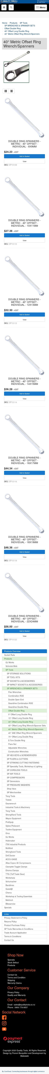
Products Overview (12, 651)
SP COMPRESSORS (16, 777)
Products (8, 658)
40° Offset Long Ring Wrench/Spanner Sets (27, 725)
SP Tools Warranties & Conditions (18, 929)
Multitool (9, 848)
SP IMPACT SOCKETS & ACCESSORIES (24, 684)
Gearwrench (11, 803)
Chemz (9, 892)
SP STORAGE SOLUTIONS (19, 673)
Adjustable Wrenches (17, 747)
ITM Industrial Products (16, 844)
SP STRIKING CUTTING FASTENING (23, 762)
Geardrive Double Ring (18, 707)
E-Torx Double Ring (16, 740)
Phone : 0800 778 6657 (17, 1007)
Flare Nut (12, 744)
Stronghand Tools (13, 851)
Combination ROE (16, 695)
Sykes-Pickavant (13, 825)
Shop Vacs (11, 788)
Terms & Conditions (12, 936)
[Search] (11, 7)
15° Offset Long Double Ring (20, 718)
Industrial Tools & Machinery (18, 807)
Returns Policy (10, 921)
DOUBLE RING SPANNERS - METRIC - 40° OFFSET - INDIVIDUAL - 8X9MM (24, 143)
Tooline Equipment (14, 829)
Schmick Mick (11, 666)
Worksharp (10, 877)
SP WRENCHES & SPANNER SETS (22, 688)
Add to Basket (24, 156)
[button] (6, 91)
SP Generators (13, 781)
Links (6, 914)
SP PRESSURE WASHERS (18, 785)
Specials (7, 907)
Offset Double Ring (16, 710)
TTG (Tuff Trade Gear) (15, 874)
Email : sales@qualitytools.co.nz (21, 1004)
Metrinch (9, 900)
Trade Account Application (15, 932)
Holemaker (10, 840)
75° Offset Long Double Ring (20, 736)
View (24, 161)
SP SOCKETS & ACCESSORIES (21, 681)
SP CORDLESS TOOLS (17, 770)
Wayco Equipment (13, 818)
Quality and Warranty (16, 995)
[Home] (4, 7)
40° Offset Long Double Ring (20, 721)
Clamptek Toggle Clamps (16, 866)
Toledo (8, 799)
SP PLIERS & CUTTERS (17, 759)
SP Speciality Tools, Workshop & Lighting (24, 766)
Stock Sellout (13, 962)
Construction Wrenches (18, 751)
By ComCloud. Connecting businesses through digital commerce (23, 1071)
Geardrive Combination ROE (20, 703)
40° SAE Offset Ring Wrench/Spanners (25, 733)
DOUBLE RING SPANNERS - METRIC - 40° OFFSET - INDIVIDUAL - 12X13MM (24, 301)
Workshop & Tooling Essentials (19, 896)
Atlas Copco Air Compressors (18, 863)
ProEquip (9, 822)
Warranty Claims (14, 983)
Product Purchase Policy (14, 925)
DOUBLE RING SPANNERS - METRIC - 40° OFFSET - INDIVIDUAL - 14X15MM (24, 381)
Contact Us (9, 940)
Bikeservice (10, 903)
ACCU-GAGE (11, 859)
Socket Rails (9, 655)
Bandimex (10, 885)
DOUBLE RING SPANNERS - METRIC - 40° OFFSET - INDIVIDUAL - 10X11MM (24, 222)
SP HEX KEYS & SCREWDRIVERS (22, 755)
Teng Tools (10, 796)
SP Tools (9, 669)
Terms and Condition (16, 977)
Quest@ (9, 889)
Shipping (11, 980)
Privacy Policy (13, 992)
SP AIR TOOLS (13, 773)
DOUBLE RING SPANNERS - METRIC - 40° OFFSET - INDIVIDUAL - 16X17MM (24, 460)
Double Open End (16, 699)
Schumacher (11, 881)
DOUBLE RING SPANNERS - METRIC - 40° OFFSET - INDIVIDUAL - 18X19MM (24, 539)
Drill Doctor (10, 855)
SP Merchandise (14, 792)
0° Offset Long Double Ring (20, 714)
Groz (8, 833)
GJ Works (10, 662)
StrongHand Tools (13, 814)
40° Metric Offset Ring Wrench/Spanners (25, 729)
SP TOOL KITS (13, 677)
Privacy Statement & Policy (15, 917)
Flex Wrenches (14, 692)
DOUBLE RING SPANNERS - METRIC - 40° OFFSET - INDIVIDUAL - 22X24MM (24, 618)
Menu (42, 8)
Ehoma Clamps (12, 870)
